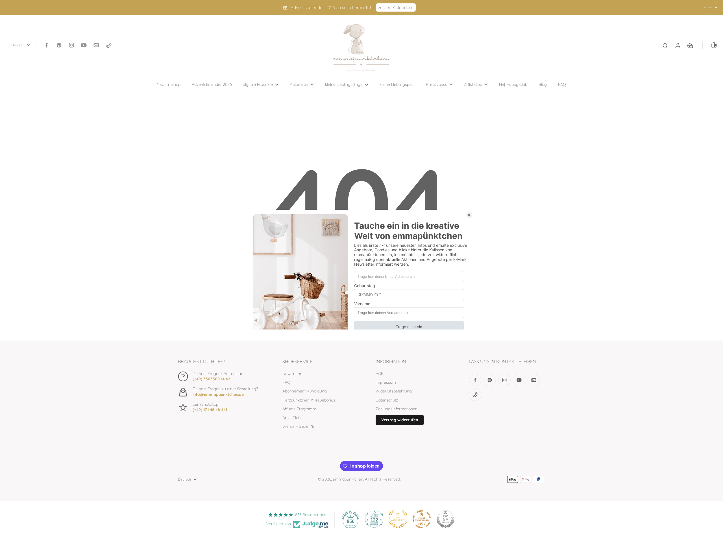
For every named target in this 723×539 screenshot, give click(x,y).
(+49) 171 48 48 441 (210, 409)
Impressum (386, 382)
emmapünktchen (348, 479)
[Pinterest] (59, 45)
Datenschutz (387, 400)
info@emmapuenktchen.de (218, 394)
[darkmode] (710, 45)
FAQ (286, 382)
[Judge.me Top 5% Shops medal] (445, 519)
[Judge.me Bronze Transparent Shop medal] (422, 519)
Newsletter (291, 373)
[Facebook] (46, 45)
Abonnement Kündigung (304, 391)
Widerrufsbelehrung (394, 391)
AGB (380, 373)
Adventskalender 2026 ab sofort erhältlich (332, 7)
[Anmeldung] (677, 45)
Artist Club (291, 417)
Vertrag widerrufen (399, 419)
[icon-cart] (690, 45)
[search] (665, 45)
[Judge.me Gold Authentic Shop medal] (398, 519)
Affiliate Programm (299, 408)
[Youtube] (84, 45)
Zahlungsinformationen (396, 408)
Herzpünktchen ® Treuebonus (308, 400)
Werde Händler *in (298, 426)
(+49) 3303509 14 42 (211, 378)
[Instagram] (71, 45)
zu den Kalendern (395, 7)
